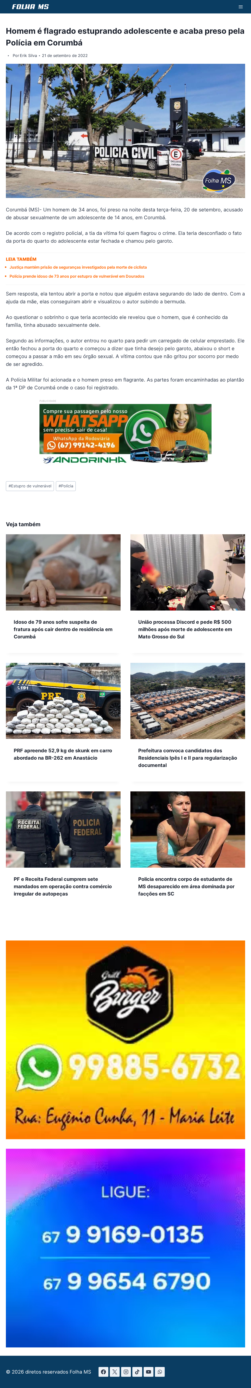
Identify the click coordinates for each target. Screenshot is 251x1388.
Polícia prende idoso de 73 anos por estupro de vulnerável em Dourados (77, 276)
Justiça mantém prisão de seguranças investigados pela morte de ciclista (78, 267)
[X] (115, 1372)
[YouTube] (148, 1372)
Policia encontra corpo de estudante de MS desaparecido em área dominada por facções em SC (186, 886)
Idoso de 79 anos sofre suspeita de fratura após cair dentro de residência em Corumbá (63, 629)
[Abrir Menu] (240, 7)
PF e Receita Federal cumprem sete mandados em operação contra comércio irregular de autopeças (63, 886)
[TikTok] (137, 1372)
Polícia (66, 485)
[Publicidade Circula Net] (125, 1346)
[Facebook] (103, 1372)
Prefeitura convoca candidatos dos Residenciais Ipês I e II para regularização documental (187, 758)
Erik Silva (28, 55)
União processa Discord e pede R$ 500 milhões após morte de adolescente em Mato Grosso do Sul (185, 629)
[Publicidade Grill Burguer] (125, 1137)
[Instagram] (126, 1372)
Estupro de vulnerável (30, 485)
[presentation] (63, 572)
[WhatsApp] (160, 1372)
